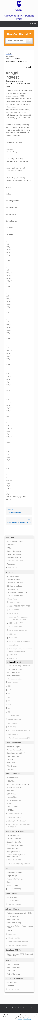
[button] (19, 537)
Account (29, 1008)
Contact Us (21, 1008)
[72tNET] (19, 6)
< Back (8, 53)
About (14, 1008)
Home (8, 1008)
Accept (20, 1019)
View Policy (27, 1019)
